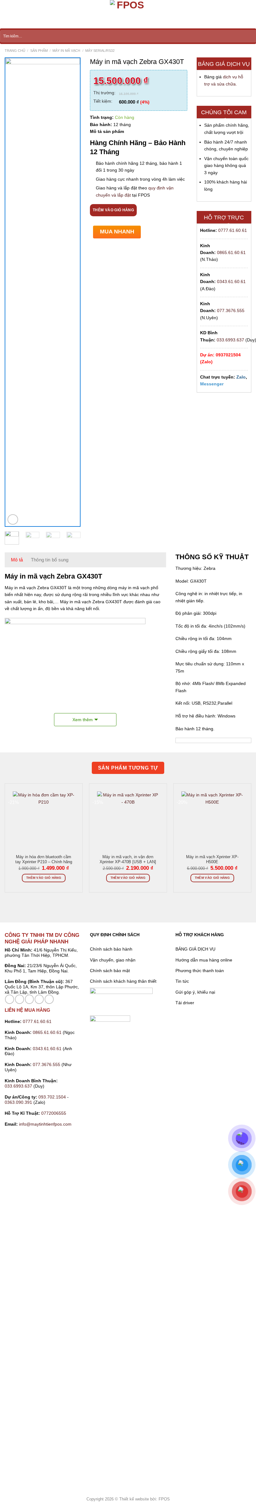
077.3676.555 (230, 310)
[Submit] (251, 36)
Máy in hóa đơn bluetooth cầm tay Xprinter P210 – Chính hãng (43, 859)
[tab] (17, 560)
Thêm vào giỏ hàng (113, 210)
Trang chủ (15, 50)
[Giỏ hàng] (248, 14)
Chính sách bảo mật (110, 970)
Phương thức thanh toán (199, 970)
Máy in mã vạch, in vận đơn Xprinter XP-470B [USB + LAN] (128, 859)
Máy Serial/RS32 (100, 50)
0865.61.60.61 (231, 252)
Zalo (241, 376)
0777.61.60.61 (232, 230)
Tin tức (182, 981)
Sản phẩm (39, 50)
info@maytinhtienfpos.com (45, 1124)
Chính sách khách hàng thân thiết (123, 981)
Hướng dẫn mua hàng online (203, 959)
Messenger (212, 383)
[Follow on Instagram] (19, 999)
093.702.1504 (52, 1096)
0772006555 (54, 1113)
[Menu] (8, 14)
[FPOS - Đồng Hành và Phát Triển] (128, 14)
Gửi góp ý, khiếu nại (195, 992)
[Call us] (39, 999)
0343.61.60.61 (231, 281)
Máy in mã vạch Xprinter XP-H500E (212, 859)
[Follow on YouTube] (49, 999)
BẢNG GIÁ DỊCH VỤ (195, 949)
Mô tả (17, 559)
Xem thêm (82, 719)
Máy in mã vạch (66, 50)
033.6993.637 (230, 339)
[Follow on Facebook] (9, 999)
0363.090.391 (18, 1102)
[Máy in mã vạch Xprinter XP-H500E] (212, 828)
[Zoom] (12, 519)
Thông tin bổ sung (50, 559)
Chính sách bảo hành (111, 949)
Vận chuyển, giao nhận (112, 959)
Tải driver (184, 1002)
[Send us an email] (29, 999)
